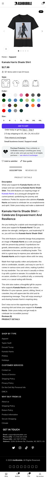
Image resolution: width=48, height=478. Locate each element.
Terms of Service (8, 374)
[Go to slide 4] (25, 50)
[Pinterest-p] (33, 448)
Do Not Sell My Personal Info (14, 387)
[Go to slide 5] (27, 50)
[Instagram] (20, 448)
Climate (5, 423)
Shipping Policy (8, 379)
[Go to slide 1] (18, 50)
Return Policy (7, 410)
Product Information (10, 415)
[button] (4, 31)
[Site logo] (23, 3)
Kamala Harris (8, 352)
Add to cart (23, 126)
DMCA (4, 392)
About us (5, 402)
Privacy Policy (8, 383)
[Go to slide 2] (20, 50)
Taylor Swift (6, 343)
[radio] (6, 83)
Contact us (6, 370)
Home (4, 57)
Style (4, 77)
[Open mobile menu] (3, 3)
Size (3, 116)
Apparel (12, 57)
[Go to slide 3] (23, 50)
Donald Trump (8, 347)
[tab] (15, 170)
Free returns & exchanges (15, 138)
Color (4, 91)
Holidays (5, 360)
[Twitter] (13, 448)
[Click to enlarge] (6, 48)
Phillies (5, 356)
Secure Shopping (9, 419)
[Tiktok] (26, 448)
